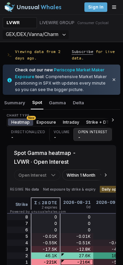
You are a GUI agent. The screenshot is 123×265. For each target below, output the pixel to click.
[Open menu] (115, 7)
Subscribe (82, 51)
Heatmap (22, 122)
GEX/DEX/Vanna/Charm (32, 34)
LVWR (13, 22)
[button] (28, 134)
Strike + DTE (99, 122)
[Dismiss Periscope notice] (114, 79)
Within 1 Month (81, 175)
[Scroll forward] (110, 120)
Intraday (71, 122)
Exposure (46, 122)
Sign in (96, 7)
